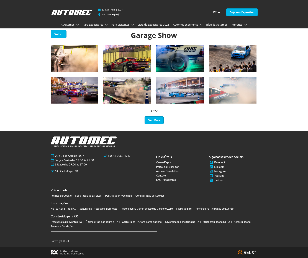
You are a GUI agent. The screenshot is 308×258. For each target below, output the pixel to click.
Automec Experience (186, 24)
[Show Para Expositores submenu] (106, 24)
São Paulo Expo (109, 14)
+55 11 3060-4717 (119, 155)
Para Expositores (93, 24)
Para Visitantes (120, 24)
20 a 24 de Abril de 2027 (69, 155)
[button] (242, 12)
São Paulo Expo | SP (66, 171)
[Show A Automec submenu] (77, 24)
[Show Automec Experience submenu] (201, 24)
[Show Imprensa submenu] (245, 24)
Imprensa (237, 24)
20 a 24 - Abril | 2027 (112, 9)
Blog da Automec (216, 24)
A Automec (68, 24)
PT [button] (215, 12)
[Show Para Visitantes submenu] (132, 24)
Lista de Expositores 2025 (153, 24)
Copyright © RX (60, 241)
